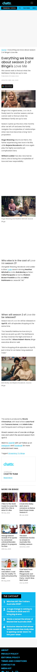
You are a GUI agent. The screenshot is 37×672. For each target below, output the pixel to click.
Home (3, 50)
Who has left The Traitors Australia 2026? (18, 602)
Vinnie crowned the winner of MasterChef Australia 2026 (20, 620)
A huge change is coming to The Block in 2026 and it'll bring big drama (19, 612)
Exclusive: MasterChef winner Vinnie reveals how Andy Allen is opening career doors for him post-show (20, 630)
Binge (22, 453)
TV (20, 8)
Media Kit (6, 668)
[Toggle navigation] (32, 3)
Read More (8, 478)
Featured (26, 8)
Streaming (12, 453)
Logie (10, 269)
